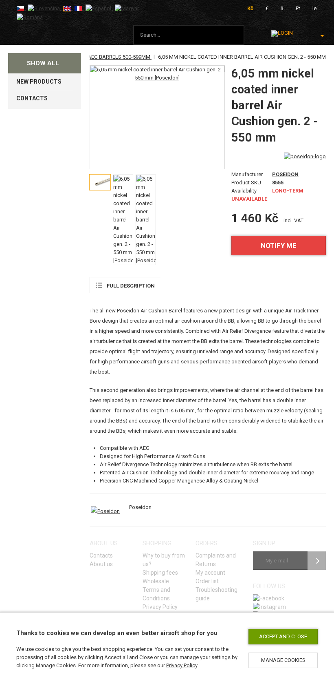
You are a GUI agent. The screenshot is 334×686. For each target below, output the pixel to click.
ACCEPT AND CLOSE (283, 636)
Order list (207, 581)
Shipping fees (160, 572)
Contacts (101, 555)
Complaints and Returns (216, 559)
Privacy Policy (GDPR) (160, 611)
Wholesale (156, 581)
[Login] (282, 33)
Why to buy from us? (164, 559)
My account (210, 572)
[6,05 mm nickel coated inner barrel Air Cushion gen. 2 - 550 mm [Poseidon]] (157, 74)
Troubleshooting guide (216, 594)
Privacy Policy (181, 665)
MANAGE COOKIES (283, 660)
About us (101, 564)
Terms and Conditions (156, 594)
